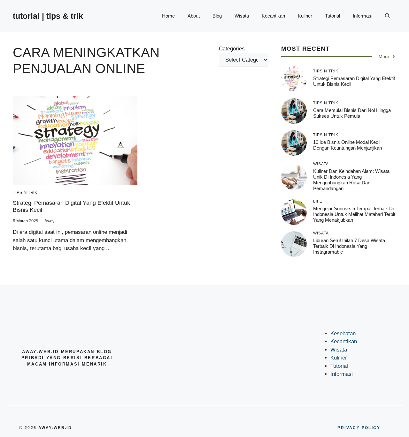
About (194, 16)
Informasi (362, 16)
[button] (387, 16)
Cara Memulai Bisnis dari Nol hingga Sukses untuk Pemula (352, 113)
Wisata (242, 16)
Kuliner (305, 16)
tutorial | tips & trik (48, 15)
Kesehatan (343, 333)
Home (168, 16)
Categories (232, 49)
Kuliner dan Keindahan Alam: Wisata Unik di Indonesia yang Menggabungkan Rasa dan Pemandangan (351, 179)
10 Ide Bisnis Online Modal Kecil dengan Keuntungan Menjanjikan (347, 145)
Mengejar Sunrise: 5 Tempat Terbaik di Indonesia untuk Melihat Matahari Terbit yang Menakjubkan (354, 214)
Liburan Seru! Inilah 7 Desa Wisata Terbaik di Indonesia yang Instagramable (349, 246)
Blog (217, 16)
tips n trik (25, 192)
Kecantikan (273, 16)
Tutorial (332, 16)
